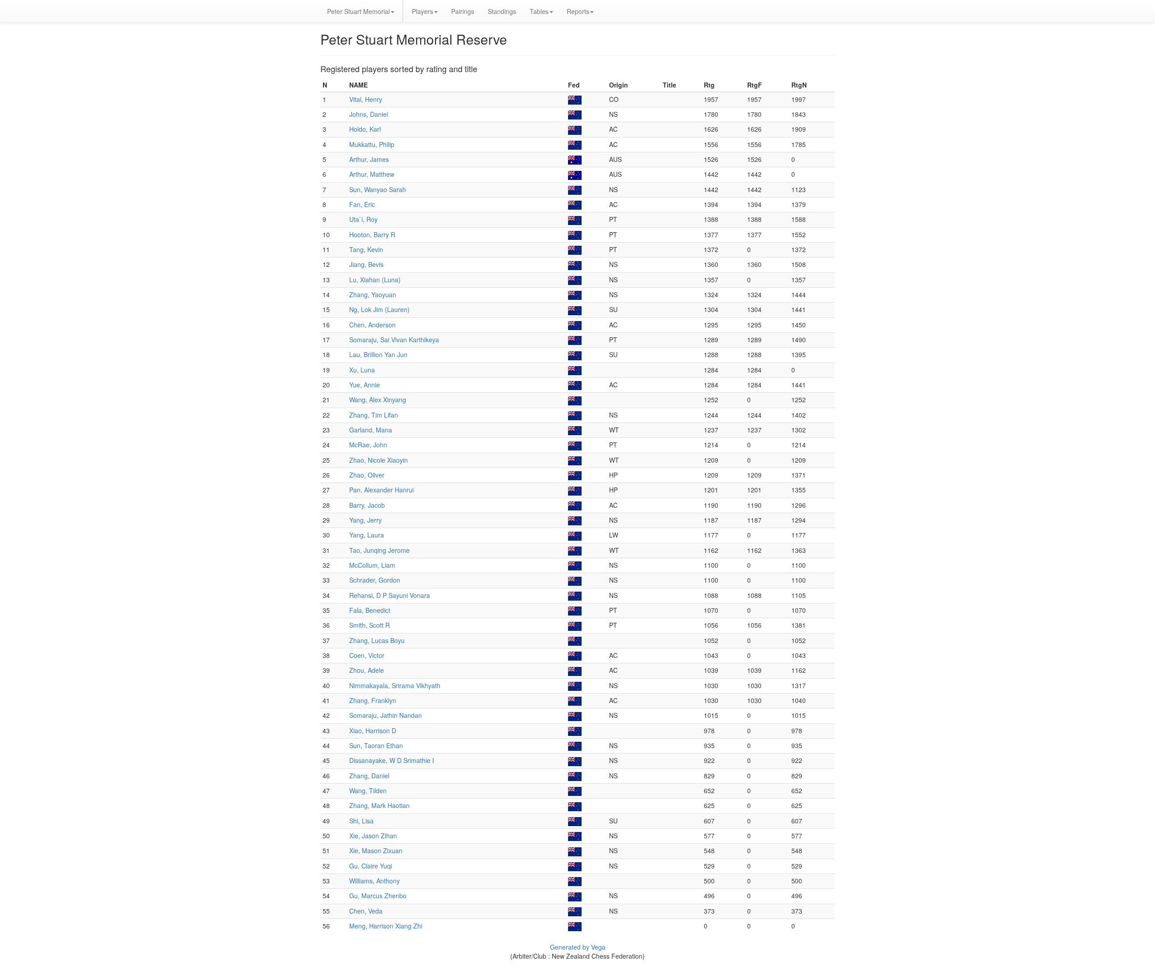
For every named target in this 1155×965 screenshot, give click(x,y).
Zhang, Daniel (369, 775)
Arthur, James (369, 159)
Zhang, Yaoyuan (372, 294)
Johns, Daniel (368, 114)
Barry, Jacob (367, 505)
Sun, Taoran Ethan (376, 745)
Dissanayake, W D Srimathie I (391, 760)
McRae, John (368, 444)
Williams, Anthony (374, 880)
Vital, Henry (365, 99)
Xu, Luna (362, 369)
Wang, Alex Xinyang (377, 399)
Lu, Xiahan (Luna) (375, 279)
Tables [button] (539, 11)
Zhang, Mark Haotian (379, 805)
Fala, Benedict (369, 610)
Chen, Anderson (372, 324)
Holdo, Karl (365, 128)
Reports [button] (578, 11)
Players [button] (422, 11)
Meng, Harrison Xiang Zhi (385, 925)
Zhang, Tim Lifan (373, 414)
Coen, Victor (366, 655)
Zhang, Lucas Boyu (377, 640)
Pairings (462, 11)
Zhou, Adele (366, 670)
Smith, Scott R (369, 625)
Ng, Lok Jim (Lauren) (379, 309)
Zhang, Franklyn (372, 700)
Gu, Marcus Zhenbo (378, 895)
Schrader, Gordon (374, 579)
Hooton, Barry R (372, 234)
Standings (502, 11)
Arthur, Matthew (371, 174)
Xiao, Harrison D (372, 730)
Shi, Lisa (361, 820)
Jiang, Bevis (366, 264)
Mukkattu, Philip (371, 144)
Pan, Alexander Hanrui (381, 489)
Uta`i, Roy (363, 219)
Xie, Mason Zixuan (375, 850)
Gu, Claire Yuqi (370, 865)
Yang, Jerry (365, 519)
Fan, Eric (362, 204)
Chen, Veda (366, 910)
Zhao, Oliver (366, 474)
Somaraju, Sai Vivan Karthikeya (394, 339)
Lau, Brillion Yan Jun (378, 354)
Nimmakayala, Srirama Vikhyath (394, 685)
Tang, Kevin (366, 249)
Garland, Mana (370, 429)
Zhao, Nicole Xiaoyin (378, 459)
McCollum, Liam (372, 565)
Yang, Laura (366, 534)
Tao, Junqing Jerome (379, 550)
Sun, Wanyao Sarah (377, 189)
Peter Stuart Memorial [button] (358, 11)
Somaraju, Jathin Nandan (385, 715)
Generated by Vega (577, 946)
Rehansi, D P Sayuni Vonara (389, 595)
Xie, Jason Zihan (373, 835)
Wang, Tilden (368, 790)
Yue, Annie (364, 384)
